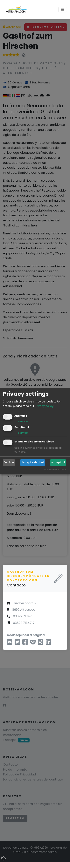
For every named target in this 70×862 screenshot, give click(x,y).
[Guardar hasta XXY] (33, 643)
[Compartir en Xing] (40, 643)
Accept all (58, 462)
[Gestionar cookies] (4, 858)
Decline (9, 462)
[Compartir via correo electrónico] (9, 643)
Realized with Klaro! (55, 469)
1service (21, 421)
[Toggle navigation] (62, 9)
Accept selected (32, 462)
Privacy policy (44, 406)
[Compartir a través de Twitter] (17, 643)
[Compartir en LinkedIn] (48, 643)
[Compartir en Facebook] (25, 643)
